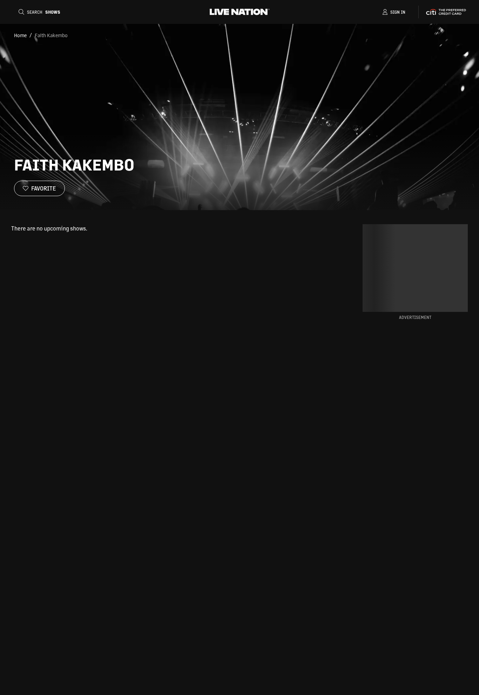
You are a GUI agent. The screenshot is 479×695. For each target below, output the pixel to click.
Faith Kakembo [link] (51, 35)
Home (20, 35)
